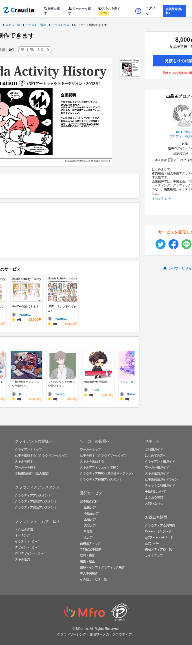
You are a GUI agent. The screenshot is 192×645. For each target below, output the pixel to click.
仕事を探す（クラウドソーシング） (104, 455)
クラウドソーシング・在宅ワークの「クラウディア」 (96, 634)
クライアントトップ (28, 449)
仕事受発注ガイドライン (161, 479)
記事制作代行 (89, 501)
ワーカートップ (90, 449)
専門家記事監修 (90, 549)
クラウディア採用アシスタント (101, 479)
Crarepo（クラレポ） (159, 531)
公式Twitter (152, 543)
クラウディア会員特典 (160, 525)
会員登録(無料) (174, 11)
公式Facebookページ (159, 537)
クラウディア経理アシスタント (36, 501)
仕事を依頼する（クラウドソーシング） (42, 455)
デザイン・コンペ (27, 547)
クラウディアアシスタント (33, 495)
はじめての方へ (155, 455)
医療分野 (90, 507)
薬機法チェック (90, 543)
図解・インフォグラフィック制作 (102, 567)
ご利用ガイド (154, 449)
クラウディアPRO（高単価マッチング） (107, 473)
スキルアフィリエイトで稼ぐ (99, 467)
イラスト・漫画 (35, 25)
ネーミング (22, 535)
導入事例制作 (89, 573)
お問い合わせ (154, 503)
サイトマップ (154, 555)
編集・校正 (87, 561)
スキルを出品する (92, 461)
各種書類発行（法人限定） (33, 473)
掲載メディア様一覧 (158, 549)
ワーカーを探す (79, 11)
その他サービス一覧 (93, 579)
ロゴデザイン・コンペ (30, 553)
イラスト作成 (60, 25)
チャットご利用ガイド (160, 485)
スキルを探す (110, 11)
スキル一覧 (12, 25)
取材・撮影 (87, 555)
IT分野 (88, 531)
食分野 (88, 537)
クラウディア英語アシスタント (36, 507)
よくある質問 (154, 497)
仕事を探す (52, 11)
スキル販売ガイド (157, 473)
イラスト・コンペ (27, 541)
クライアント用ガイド (160, 461)
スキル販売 (22, 559)
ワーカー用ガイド (157, 467)
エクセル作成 (24, 529)
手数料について (155, 491)
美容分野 (90, 525)
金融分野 (90, 519)
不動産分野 (91, 513)
